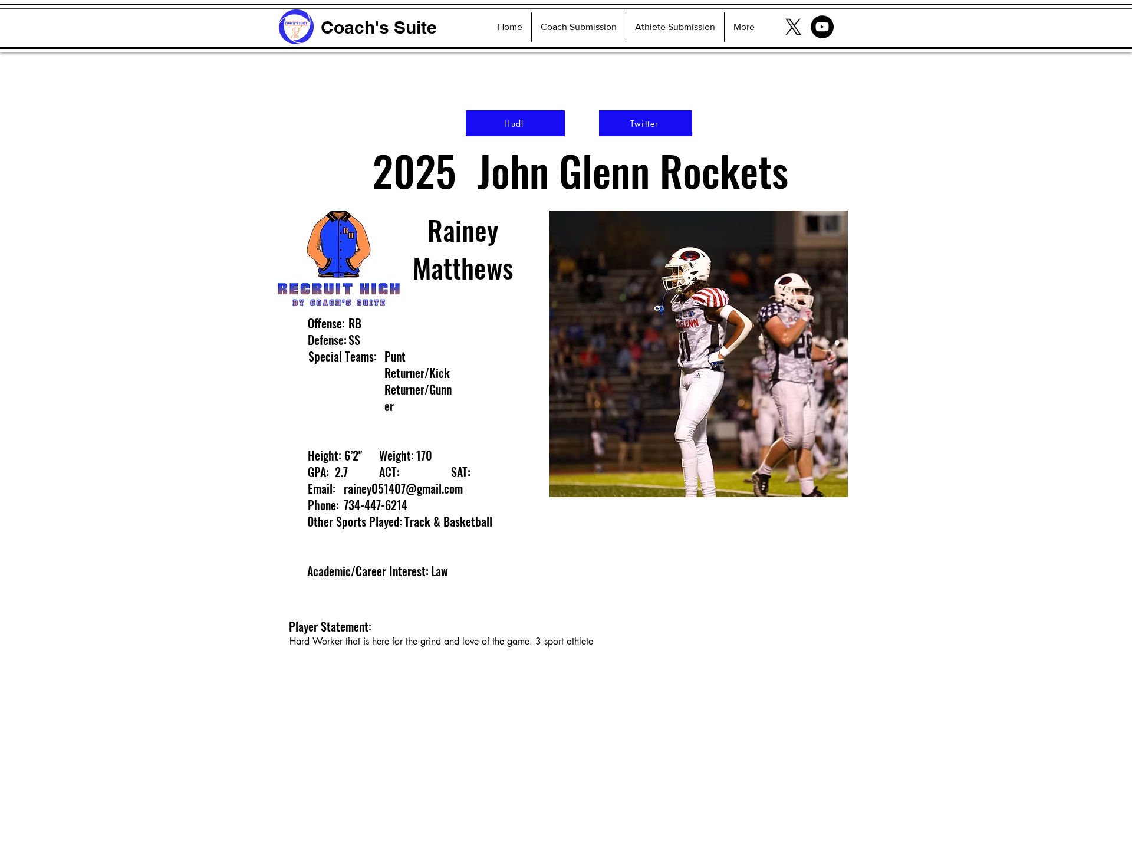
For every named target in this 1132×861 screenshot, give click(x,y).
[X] (793, 26)
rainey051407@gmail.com (403, 488)
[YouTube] (822, 26)
